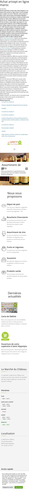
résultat (3, 131)
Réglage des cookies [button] (8, 487)
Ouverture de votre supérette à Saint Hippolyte (14, 345)
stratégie (4, 108)
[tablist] (14, 184)
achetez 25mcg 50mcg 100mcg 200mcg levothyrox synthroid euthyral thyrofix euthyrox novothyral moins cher (15, 119)
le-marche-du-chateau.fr (8, 38)
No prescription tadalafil (8, 128)
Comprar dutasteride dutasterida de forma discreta (14, 105)
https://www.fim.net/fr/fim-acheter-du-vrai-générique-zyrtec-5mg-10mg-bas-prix (15, 135)
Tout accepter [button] (18, 487)
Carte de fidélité (8, 316)
